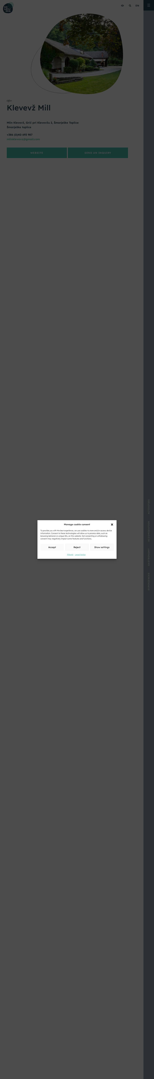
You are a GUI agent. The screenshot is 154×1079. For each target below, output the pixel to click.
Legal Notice (80, 554)
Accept (52, 547)
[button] (112, 524)
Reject (77, 547)
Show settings (101, 547)
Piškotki (70, 554)
